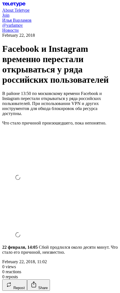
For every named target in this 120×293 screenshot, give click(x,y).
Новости (10, 30)
